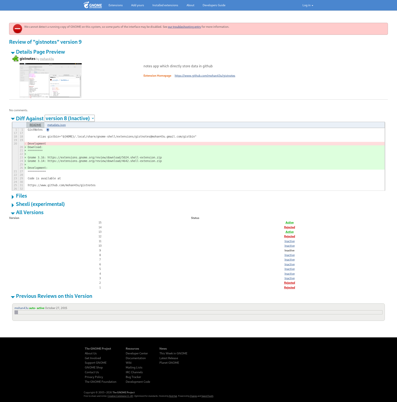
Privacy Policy (94, 377)
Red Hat (173, 396)
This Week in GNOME (173, 353)
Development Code (138, 381)
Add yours (137, 5)
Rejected (289, 227)
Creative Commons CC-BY (120, 396)
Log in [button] (307, 5)
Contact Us (92, 372)
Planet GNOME (169, 362)
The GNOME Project (98, 348)
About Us (91, 353)
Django (193, 396)
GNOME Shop (94, 367)
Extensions (116, 5)
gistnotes (28, 58)
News (163, 348)
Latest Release (168, 358)
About (190, 5)
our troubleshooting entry (184, 26)
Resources (132, 348)
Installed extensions (165, 5)
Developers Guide (214, 5)
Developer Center (137, 353)
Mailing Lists (134, 367)
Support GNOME (95, 362)
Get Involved (93, 358)
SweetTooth (207, 396)
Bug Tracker (133, 377)
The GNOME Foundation (100, 381)
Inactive (290, 241)
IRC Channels (134, 372)
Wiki (129, 362)
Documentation (136, 358)
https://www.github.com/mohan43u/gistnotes (205, 75)
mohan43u (47, 58)
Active (290, 222)
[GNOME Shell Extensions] (92, 5)
